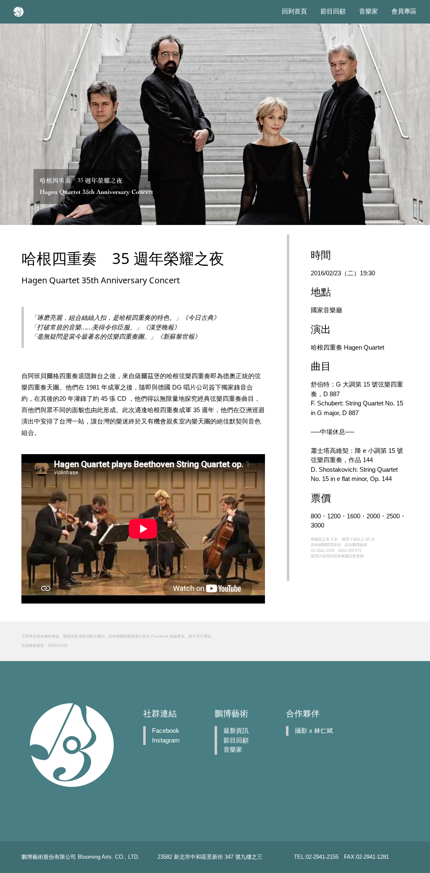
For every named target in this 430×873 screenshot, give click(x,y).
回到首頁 (294, 11)
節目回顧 (333, 11)
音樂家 (368, 11)
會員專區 (404, 11)
